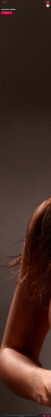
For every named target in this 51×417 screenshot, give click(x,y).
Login (47, 2)
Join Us (7, 12)
